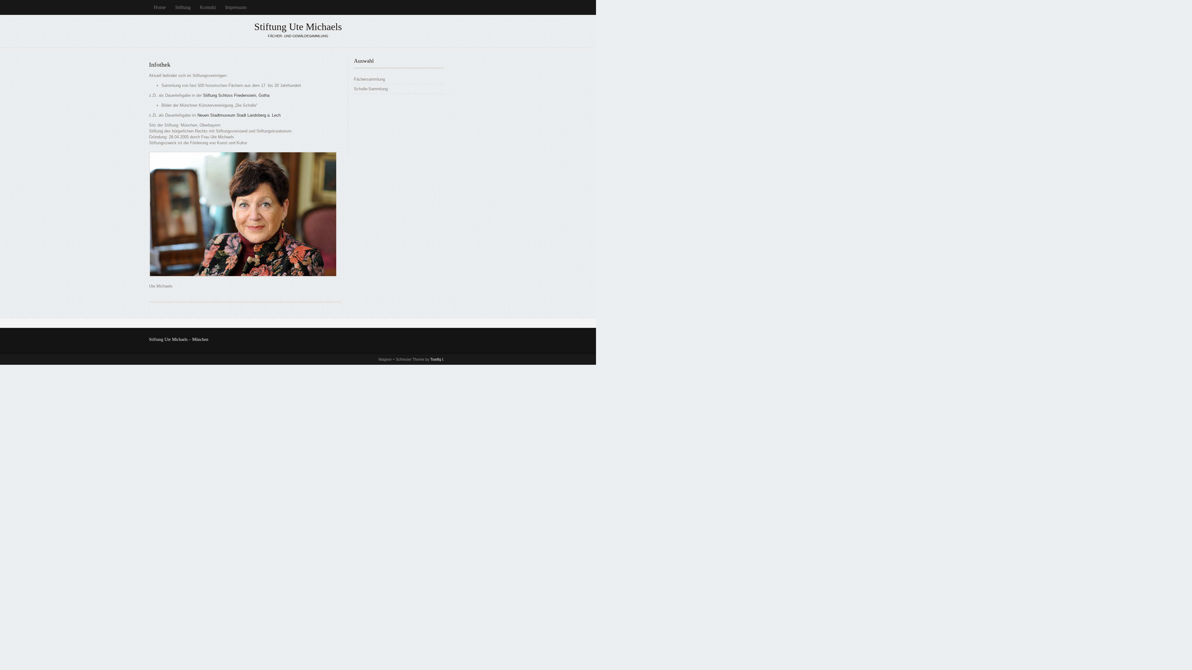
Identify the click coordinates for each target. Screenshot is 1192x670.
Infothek (159, 64)
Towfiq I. (437, 359)
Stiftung (183, 7)
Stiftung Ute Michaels (298, 26)
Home (160, 7)
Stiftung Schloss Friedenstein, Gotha (236, 95)
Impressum (235, 7)
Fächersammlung (369, 79)
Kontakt (208, 7)
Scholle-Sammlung (371, 89)
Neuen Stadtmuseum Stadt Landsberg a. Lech (239, 115)
